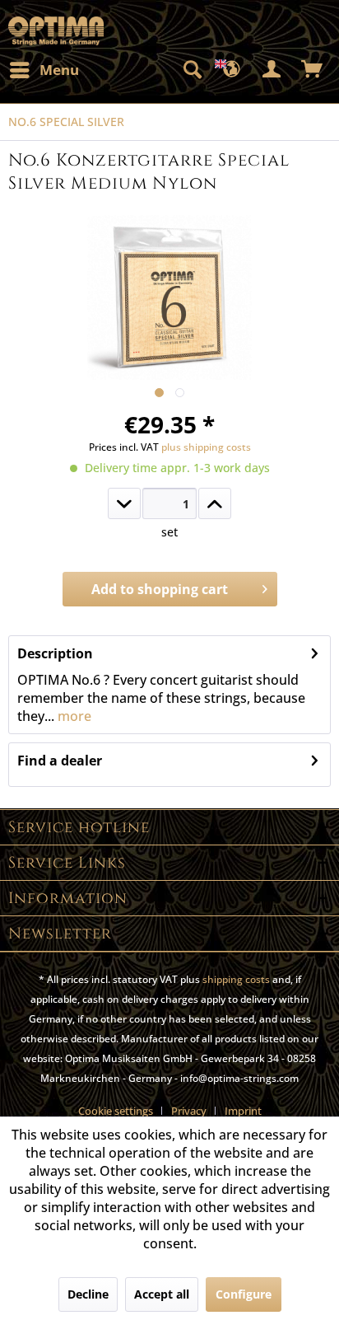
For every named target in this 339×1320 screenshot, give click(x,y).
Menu (59, 69)
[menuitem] (43, 70)
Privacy (189, 1110)
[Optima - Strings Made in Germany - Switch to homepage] (56, 30)
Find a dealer (59, 760)
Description (55, 653)
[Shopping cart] (312, 70)
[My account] (272, 70)
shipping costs (236, 979)
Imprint (243, 1110)
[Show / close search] (191, 70)
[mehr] (214, 503)
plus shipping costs (206, 447)
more (72, 716)
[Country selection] (232, 70)
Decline (88, 1294)
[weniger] (124, 503)
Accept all (161, 1294)
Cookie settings (115, 1110)
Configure (244, 1294)
